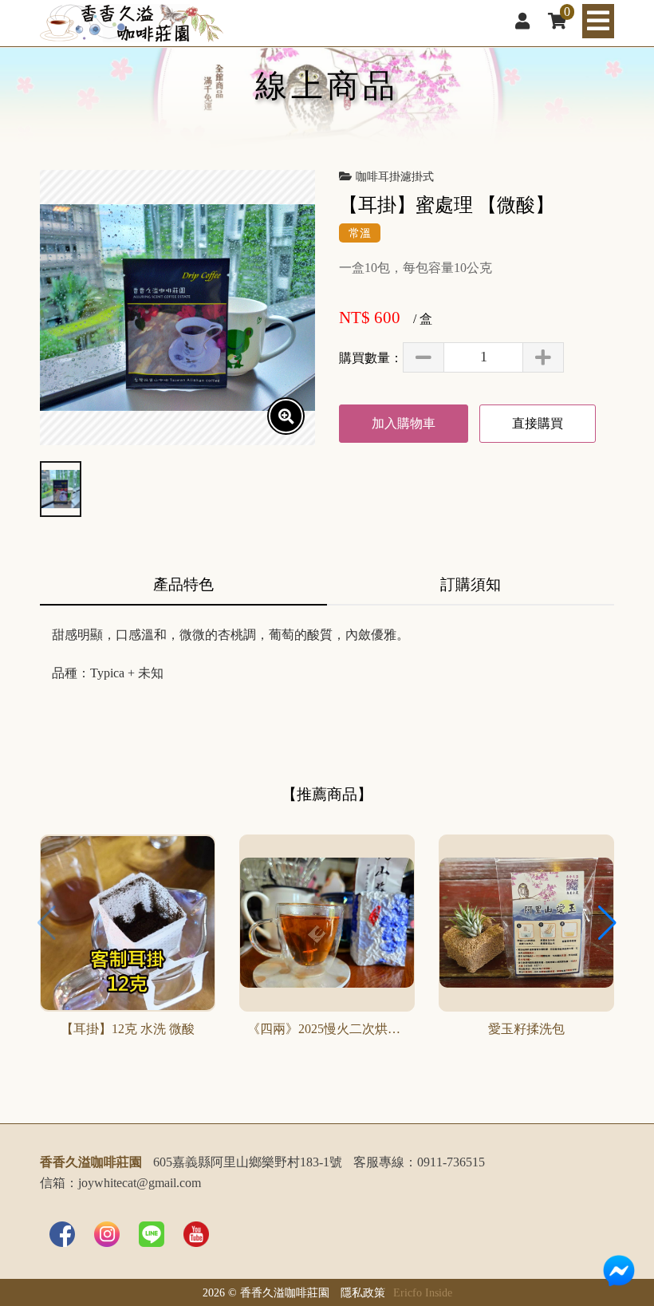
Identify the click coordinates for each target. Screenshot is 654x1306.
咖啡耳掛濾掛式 (395, 176)
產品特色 (183, 584)
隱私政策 (363, 1292)
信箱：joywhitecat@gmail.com (120, 1183)
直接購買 (537, 423)
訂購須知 (470, 584)
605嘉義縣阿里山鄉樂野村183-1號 (247, 1162)
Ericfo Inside (422, 1292)
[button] (607, 923)
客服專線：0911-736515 (419, 1162)
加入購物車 (403, 423)
